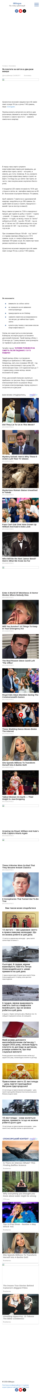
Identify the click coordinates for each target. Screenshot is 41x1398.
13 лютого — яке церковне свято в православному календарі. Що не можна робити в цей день (19, 932)
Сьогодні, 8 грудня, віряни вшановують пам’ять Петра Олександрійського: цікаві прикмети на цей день (16, 968)
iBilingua (17, 3)
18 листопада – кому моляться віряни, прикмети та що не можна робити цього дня (20, 1120)
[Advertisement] (20, 37)
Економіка (27, 75)
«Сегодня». (11, 107)
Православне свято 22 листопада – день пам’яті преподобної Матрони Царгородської (20, 1084)
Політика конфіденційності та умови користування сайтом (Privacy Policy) (15, 1386)
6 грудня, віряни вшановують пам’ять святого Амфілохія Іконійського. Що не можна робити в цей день (17, 1007)
